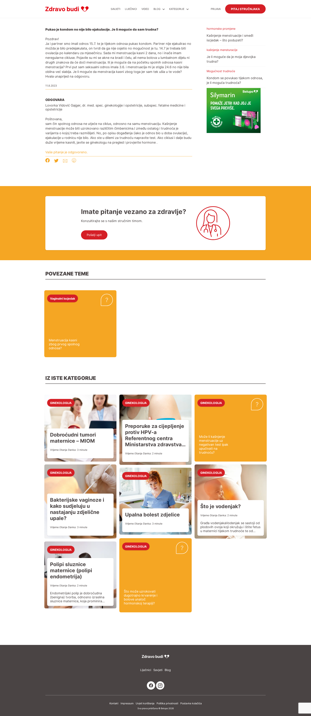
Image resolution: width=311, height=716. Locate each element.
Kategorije (177, 9)
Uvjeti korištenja (145, 703)
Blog (157, 9)
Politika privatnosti (167, 703)
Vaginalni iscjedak (62, 298)
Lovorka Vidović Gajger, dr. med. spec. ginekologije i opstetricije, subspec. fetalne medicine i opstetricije (115, 107)
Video (145, 9)
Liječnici (131, 9)
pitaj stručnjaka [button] (245, 9)
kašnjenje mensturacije (222, 50)
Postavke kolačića (191, 703)
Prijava (216, 8)
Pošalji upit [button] (94, 235)
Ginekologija (61, 403)
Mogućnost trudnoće (221, 71)
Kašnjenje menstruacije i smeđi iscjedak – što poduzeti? (230, 37)
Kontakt (113, 703)
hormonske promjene (221, 29)
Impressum (127, 703)
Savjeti (115, 9)
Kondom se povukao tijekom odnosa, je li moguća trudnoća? (235, 80)
